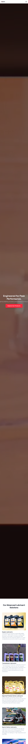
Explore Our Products (14, 306)
